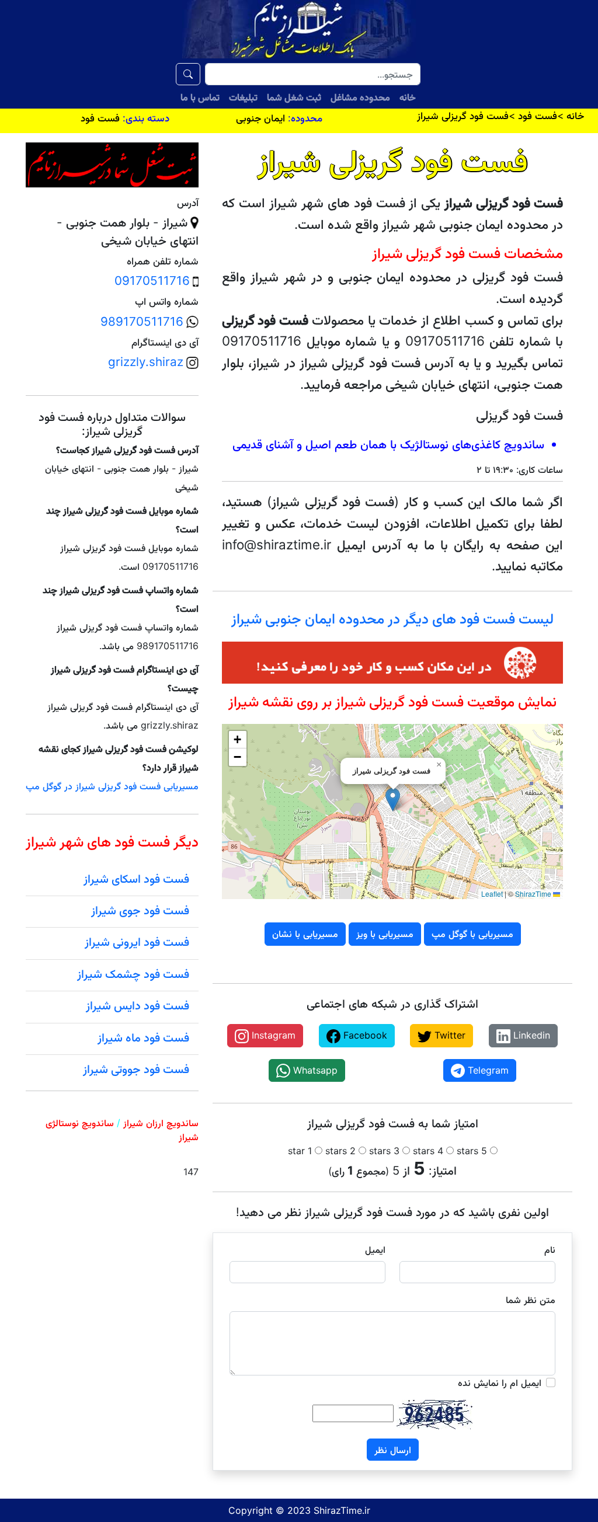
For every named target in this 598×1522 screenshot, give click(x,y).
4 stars (428, 1151)
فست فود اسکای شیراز (136, 879)
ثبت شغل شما (294, 97)
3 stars (384, 1151)
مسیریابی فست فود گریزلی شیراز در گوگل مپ (112, 786)
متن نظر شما (530, 1299)
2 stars (340, 1151)
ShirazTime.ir (342, 1510)
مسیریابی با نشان (305, 933)
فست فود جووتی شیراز (136, 1069)
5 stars (472, 1151)
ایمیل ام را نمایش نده (499, 1382)
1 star (300, 1151)
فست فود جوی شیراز (140, 910)
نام (549, 1249)
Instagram (272, 1035)
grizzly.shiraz (145, 361)
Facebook (363, 1035)
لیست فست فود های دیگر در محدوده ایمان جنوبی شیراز (392, 618)
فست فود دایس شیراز (137, 1005)
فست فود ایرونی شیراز (137, 942)
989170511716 (141, 321)
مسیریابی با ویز (384, 933)
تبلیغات (243, 97)
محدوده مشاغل (360, 97)
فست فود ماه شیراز (143, 1037)
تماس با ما (200, 97)
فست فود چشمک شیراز (133, 974)
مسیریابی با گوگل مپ (472, 933)
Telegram (487, 1070)
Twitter (448, 1035)
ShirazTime (533, 893)
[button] (392, 799)
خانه (407, 97)
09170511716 (152, 280)
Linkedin (530, 1035)
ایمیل (375, 1249)
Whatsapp (314, 1070)
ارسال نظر (392, 1449)
